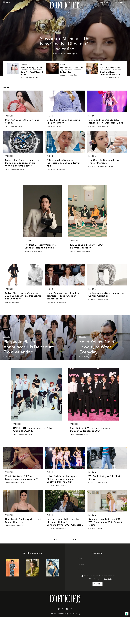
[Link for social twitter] (59, 609)
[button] (59, 568)
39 (68, 540)
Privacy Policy (108, 579)
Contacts (53, 614)
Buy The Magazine (107, 3)
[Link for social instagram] (67, 609)
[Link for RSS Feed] (71, 609)
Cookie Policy (75, 614)
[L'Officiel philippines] (65, 5)
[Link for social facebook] (63, 609)
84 (73, 540)
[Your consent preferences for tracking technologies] (126, 613)
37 (61, 540)
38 (64, 540)
